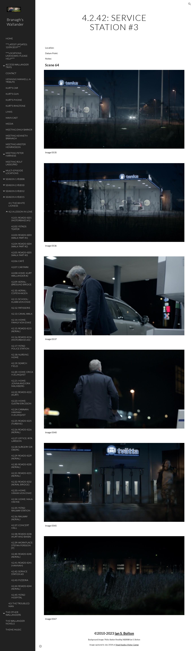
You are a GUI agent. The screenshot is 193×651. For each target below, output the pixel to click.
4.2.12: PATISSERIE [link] (20, 307)
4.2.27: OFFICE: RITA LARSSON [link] (21, 439)
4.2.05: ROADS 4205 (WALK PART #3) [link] (21, 253)
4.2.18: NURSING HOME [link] (20, 356)
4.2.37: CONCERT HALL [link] (20, 526)
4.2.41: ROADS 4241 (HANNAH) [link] (21, 564)
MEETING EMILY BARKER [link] (19, 129)
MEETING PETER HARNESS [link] (14, 154)
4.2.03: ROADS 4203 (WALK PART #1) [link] (21, 236)
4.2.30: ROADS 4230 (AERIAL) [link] (21, 465)
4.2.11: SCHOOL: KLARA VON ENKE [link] (21, 300)
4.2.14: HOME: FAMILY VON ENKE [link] (21, 321)
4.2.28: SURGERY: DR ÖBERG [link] (21, 448)
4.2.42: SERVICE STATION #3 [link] (19, 572)
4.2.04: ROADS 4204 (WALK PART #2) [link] (21, 245)
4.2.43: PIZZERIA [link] (19, 580)
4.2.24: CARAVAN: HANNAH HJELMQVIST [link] (20, 412)
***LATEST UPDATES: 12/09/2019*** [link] (16, 45)
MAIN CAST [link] (12, 117)
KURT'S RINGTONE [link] (15, 105)
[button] (189, 4)
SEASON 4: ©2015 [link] (15, 197)
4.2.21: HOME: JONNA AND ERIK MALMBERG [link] (20, 383)
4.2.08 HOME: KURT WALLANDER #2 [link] (21, 274)
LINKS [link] (9, 111)
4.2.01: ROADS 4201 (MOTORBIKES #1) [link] (21, 219)
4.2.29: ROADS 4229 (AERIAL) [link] (21, 457)
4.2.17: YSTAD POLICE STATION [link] (20, 347)
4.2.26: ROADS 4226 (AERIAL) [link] (21, 430)
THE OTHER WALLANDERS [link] (13, 613)
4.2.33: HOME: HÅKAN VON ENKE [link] (21, 491)
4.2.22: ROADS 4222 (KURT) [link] (21, 393)
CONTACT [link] (11, 73)
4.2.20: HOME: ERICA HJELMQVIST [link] (22, 373)
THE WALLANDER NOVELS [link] (15, 622)
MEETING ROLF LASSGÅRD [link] (14, 163)
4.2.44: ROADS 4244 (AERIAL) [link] (21, 587)
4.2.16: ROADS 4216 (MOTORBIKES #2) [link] (21, 338)
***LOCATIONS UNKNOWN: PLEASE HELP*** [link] (17, 56)
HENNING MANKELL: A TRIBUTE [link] (18, 80)
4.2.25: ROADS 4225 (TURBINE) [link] (21, 422)
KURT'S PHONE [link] (14, 99)
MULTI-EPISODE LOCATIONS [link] (14, 171)
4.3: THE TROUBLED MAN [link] (19, 604)
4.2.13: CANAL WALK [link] (21, 313)
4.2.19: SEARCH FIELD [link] (19, 364)
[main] (114, 22)
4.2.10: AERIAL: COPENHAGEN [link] (19, 291)
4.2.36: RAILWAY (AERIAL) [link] (19, 517)
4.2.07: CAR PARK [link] (20, 267)
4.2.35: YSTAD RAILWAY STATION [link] (20, 509)
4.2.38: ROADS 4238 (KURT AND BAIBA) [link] (21, 535)
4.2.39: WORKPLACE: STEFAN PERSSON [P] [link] (22, 545)
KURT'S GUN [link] (12, 93)
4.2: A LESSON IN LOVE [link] (20, 211)
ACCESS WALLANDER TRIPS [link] (17, 65)
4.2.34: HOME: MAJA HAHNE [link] (21, 500)
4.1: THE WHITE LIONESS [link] (16, 204)
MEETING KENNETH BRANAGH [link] (17, 137)
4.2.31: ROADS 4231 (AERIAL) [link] (21, 474)
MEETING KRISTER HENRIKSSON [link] (16, 145)
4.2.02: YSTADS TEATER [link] (18, 227)
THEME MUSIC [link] (13, 629)
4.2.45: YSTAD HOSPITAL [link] (18, 596)
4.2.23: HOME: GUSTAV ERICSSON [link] (21, 402)
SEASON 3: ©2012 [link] (15, 191)
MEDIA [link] (9, 123)
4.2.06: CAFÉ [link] (17, 261)
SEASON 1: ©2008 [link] (15, 179)
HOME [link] (9, 38)
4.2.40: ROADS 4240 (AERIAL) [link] (21, 555)
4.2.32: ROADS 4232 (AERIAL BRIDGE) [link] (21, 483)
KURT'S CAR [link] (12, 87)
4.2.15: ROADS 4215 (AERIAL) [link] (21, 329)
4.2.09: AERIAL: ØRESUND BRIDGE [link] (21, 283)
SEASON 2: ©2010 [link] (15, 185)
